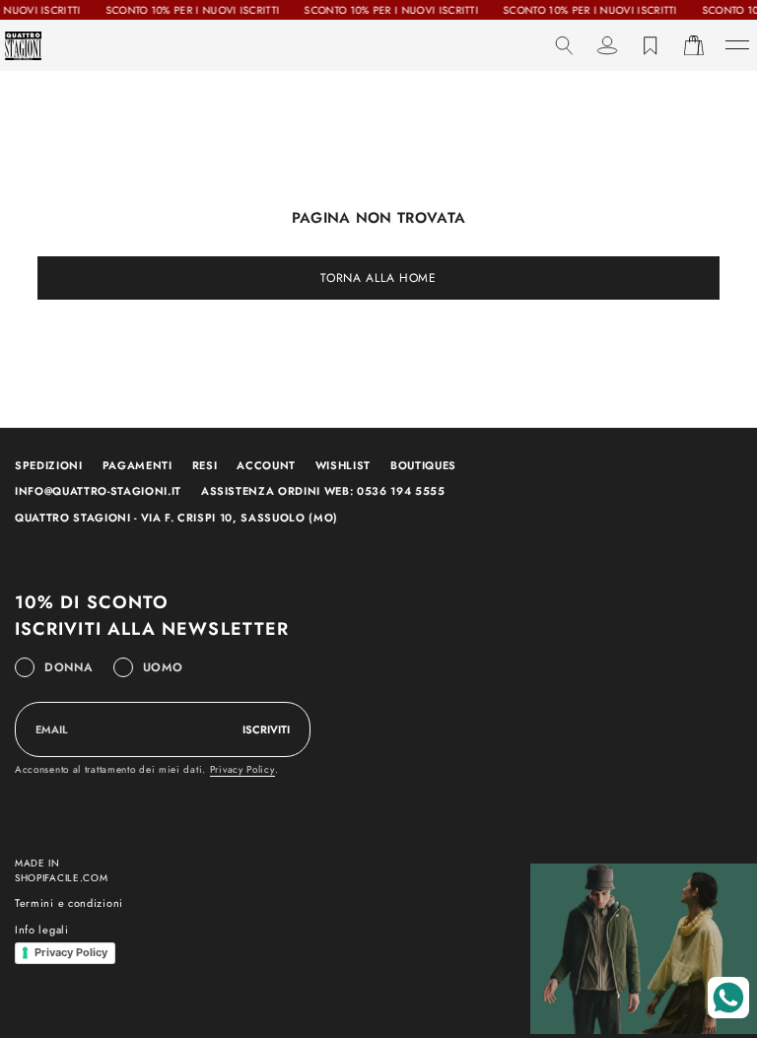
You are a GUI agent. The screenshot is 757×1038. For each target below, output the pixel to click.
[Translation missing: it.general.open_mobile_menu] (737, 45)
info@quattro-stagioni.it (98, 491)
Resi (205, 465)
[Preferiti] (650, 45)
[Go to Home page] (23, 45)
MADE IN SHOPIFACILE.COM (61, 870)
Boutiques (423, 465)
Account (266, 465)
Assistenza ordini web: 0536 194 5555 (323, 491)
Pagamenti (137, 465)
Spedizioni (49, 465)
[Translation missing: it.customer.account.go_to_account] (607, 45)
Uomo (163, 667)
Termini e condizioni (69, 903)
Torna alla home (378, 278)
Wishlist (343, 465)
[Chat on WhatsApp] (728, 997)
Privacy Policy (242, 769)
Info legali (42, 929)
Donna (69, 667)
